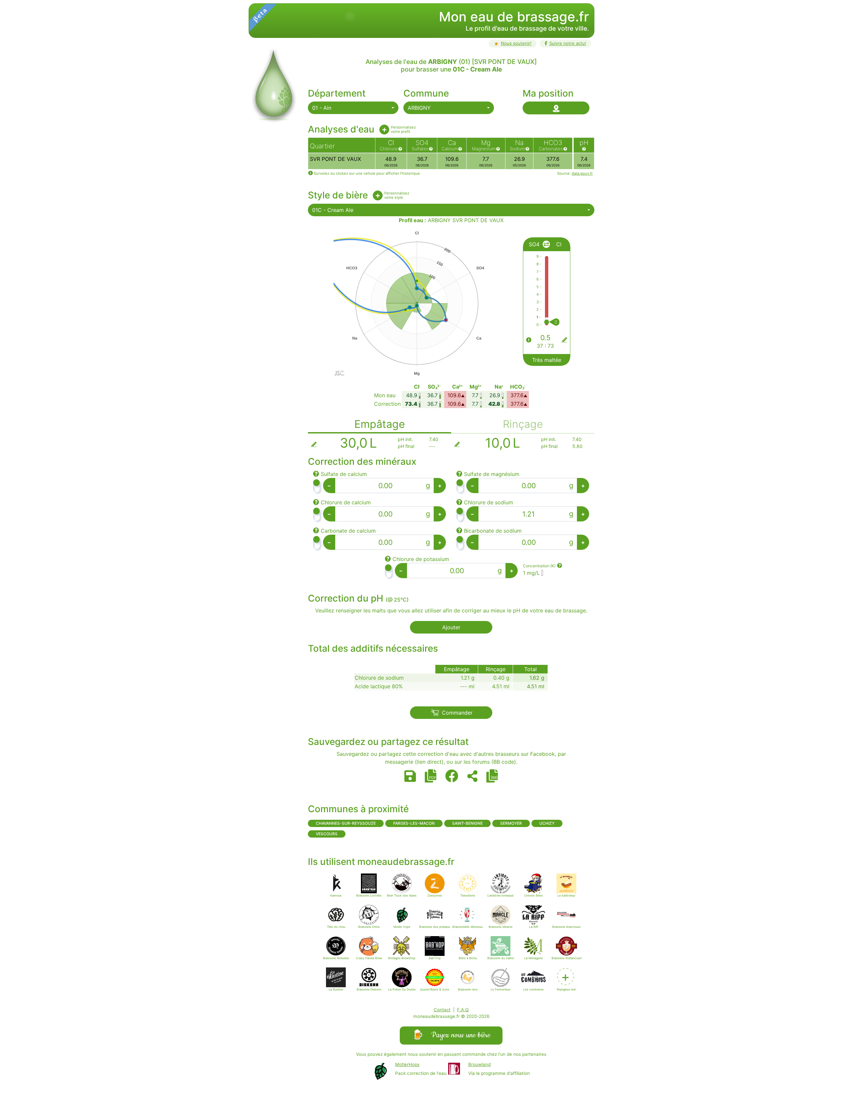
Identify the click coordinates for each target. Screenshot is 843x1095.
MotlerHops (407, 1064)
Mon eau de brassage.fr (514, 17)
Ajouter (451, 627)
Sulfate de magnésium (491, 474)
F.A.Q (463, 1009)
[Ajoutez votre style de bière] (378, 195)
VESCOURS (327, 833)
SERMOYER (511, 823)
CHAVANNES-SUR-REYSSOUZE (346, 823)
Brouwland (479, 1064)
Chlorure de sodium (488, 502)
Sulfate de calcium (344, 474)
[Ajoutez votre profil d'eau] (384, 129)
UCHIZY (547, 823)
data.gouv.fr (582, 173)
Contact (442, 1009)
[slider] (560, 322)
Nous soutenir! (512, 43)
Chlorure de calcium (346, 502)
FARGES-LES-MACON (414, 823)
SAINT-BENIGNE (467, 823)
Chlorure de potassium (421, 559)
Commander (457, 712)
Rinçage (523, 424)
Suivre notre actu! (567, 43)
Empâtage (379, 424)
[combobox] (353, 108)
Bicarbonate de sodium (493, 530)
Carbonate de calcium (348, 530)
